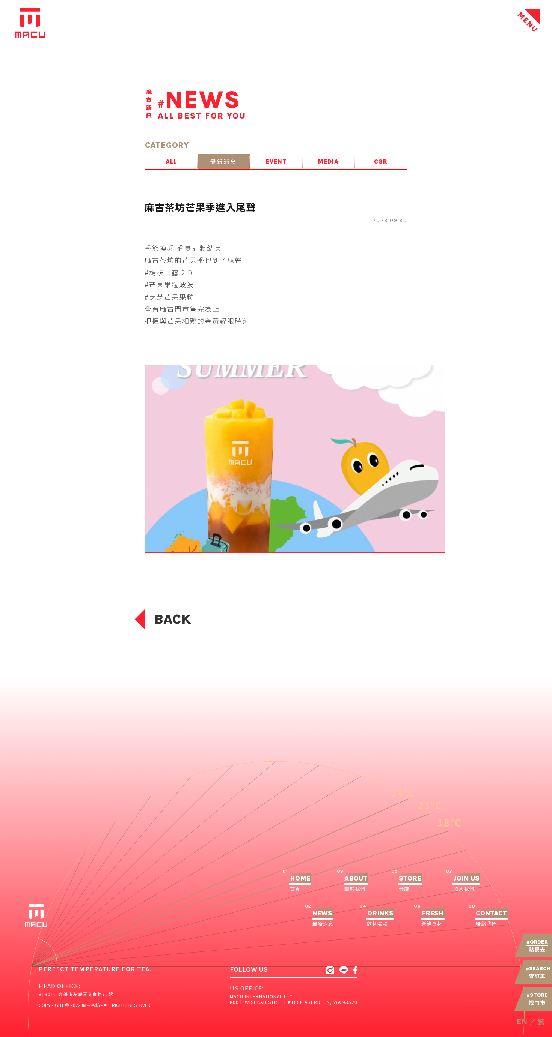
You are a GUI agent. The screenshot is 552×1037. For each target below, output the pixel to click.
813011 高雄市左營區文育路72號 (76, 994)
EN (522, 1021)
